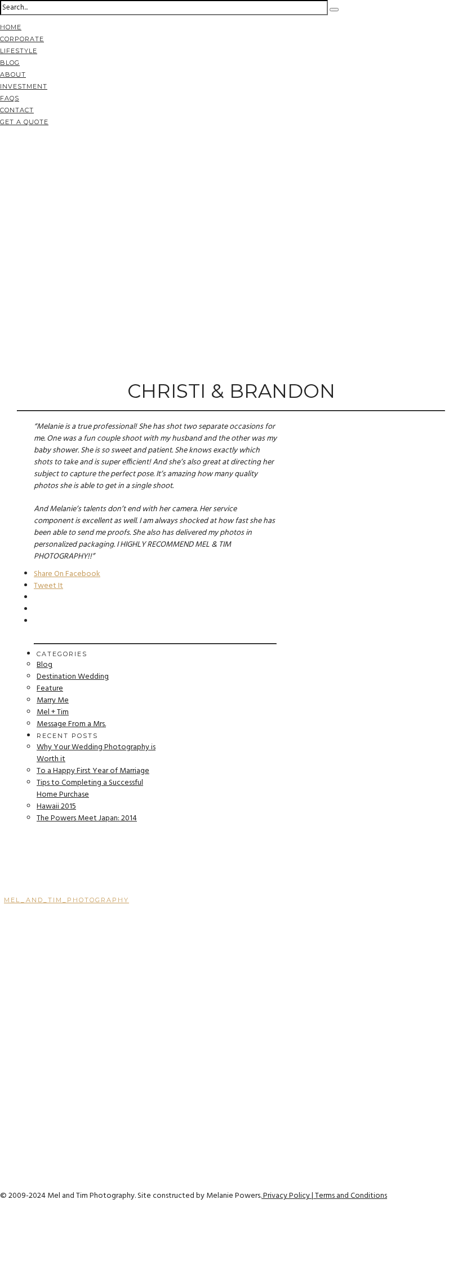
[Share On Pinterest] (2, 1243)
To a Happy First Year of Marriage (93, 771)
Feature (50, 688)
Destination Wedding (73, 676)
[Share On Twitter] (2, 1231)
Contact (17, 110)
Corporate (22, 39)
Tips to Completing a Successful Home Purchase (90, 788)
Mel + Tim (53, 712)
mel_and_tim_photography (66, 900)
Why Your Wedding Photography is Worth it (96, 753)
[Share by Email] (2, 1267)
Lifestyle (18, 51)
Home (10, 27)
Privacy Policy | (288, 1195)
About (13, 74)
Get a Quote (24, 122)
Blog (10, 63)
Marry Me (53, 700)
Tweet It (48, 585)
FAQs (9, 98)
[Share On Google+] (2, 1255)
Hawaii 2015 (56, 806)
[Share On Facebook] (2, 1220)
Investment (23, 86)
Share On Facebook (67, 574)
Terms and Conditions (351, 1195)
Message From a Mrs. (71, 724)
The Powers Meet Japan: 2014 (87, 818)
